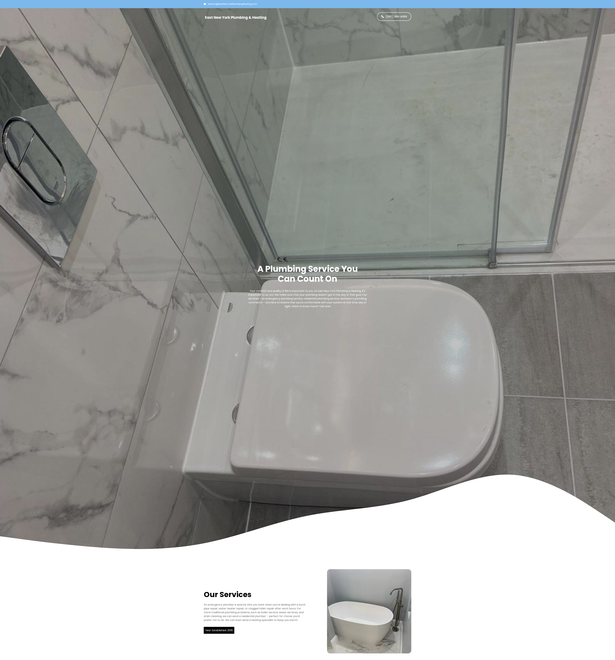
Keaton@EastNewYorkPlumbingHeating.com (232, 4)
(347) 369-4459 (396, 16)
